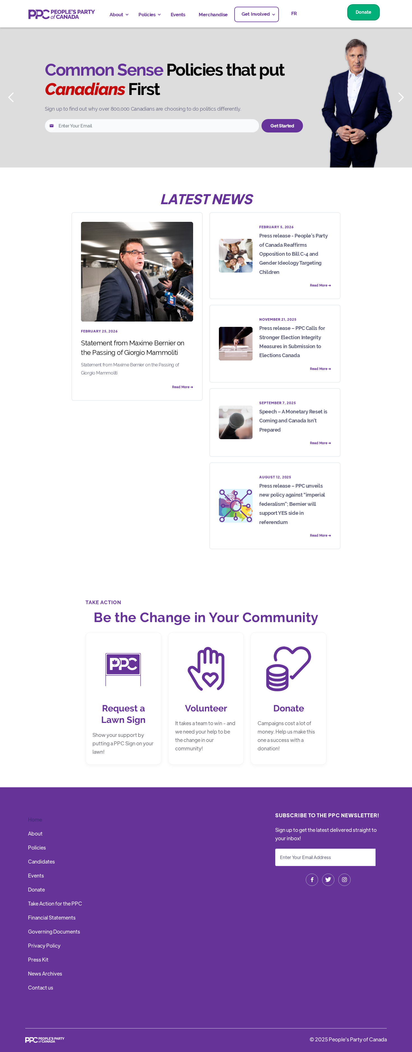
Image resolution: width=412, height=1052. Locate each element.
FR (294, 13)
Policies (37, 847)
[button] (117, 14)
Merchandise (213, 14)
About (35, 833)
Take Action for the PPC (55, 903)
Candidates (41, 861)
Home (35, 819)
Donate (363, 12)
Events (178, 14)
